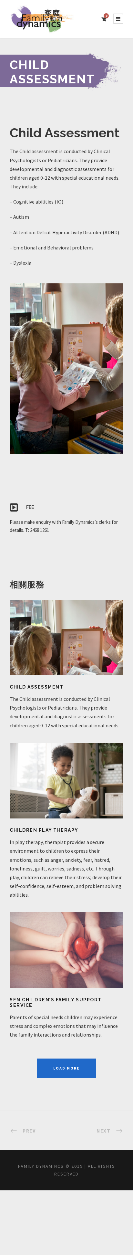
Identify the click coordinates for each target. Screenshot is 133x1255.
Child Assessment (36, 687)
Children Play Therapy (44, 830)
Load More (66, 1068)
